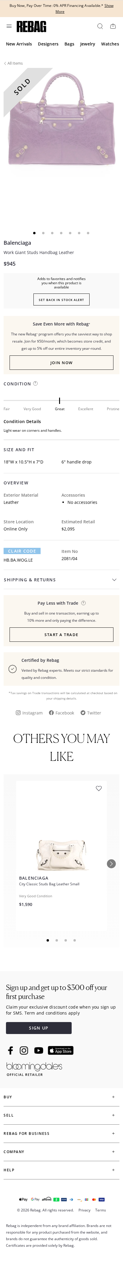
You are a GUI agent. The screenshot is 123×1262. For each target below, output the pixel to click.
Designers (48, 44)
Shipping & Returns (30, 580)
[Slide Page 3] (66, 940)
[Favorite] (98, 788)
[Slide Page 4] (75, 940)
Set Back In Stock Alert (61, 300)
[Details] (83, 603)
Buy (8, 1097)
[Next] (111, 863)
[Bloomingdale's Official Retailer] (34, 1068)
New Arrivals (19, 44)
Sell (9, 1115)
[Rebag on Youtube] (39, 1050)
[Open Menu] (9, 26)
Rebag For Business (27, 1133)
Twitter (94, 713)
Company (14, 1151)
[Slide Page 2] (57, 940)
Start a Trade (61, 634)
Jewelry (87, 44)
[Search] (100, 26)
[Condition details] (35, 383)
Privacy (84, 1210)
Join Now (61, 362)
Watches (110, 44)
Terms (100, 1210)
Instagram (32, 713)
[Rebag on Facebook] (11, 1050)
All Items (15, 63)
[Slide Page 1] (48, 940)
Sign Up (38, 1028)
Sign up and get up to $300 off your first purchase (56, 992)
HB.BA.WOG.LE (18, 560)
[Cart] (113, 26)
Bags (69, 44)
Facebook (65, 713)
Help (9, 1170)
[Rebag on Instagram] (23, 1050)
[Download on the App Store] (60, 1050)
